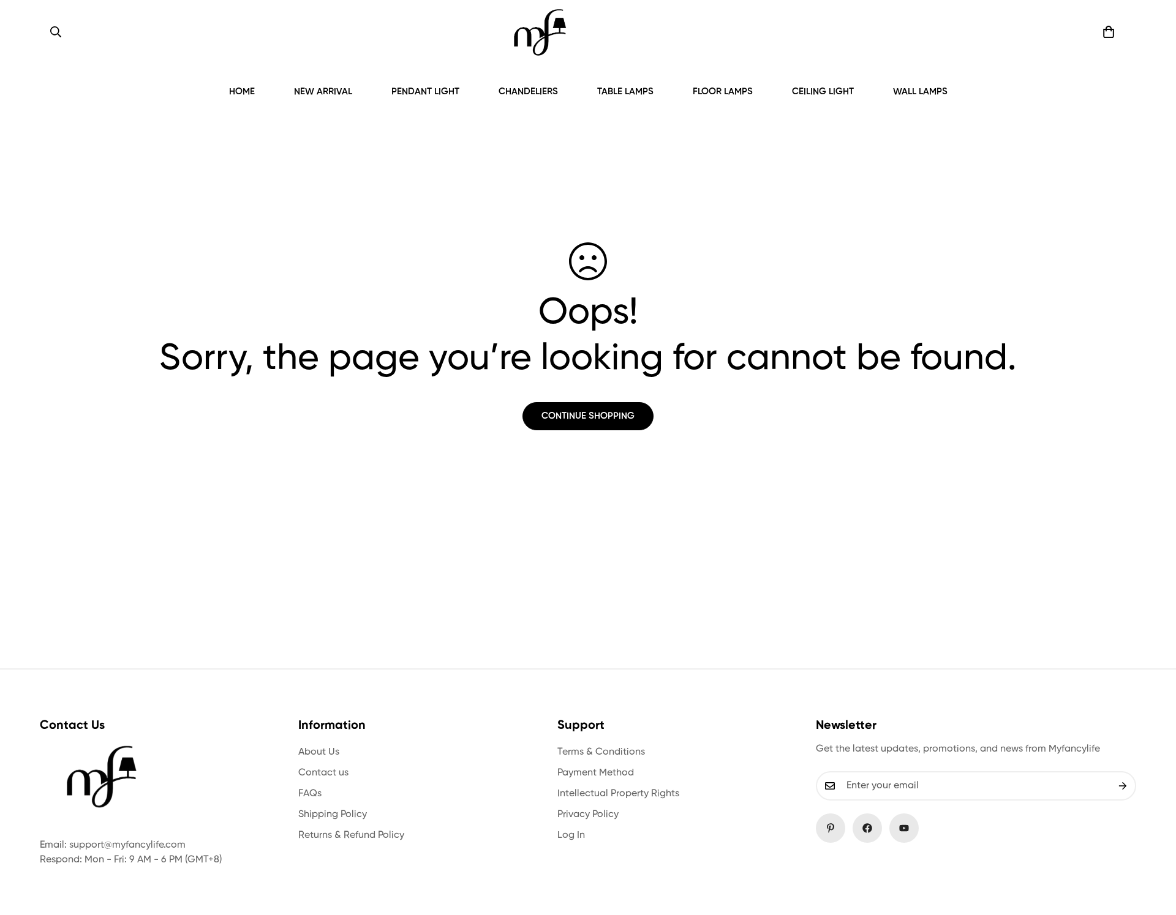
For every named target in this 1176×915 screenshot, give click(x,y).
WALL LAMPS (920, 91)
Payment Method (595, 773)
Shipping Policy (332, 815)
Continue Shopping (588, 415)
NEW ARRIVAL (323, 91)
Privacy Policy (588, 815)
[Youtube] (904, 828)
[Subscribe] (1122, 786)
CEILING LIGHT (823, 91)
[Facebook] (867, 828)
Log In (571, 835)
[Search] (56, 31)
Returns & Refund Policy (351, 835)
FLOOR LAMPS (723, 91)
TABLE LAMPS (625, 91)
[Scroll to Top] (1152, 848)
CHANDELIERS (528, 91)
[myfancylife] (540, 32)
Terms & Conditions (601, 752)
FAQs (310, 794)
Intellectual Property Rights (618, 794)
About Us (318, 752)
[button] (1109, 32)
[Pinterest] (830, 828)
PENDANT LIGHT (425, 91)
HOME (242, 91)
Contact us (323, 773)
